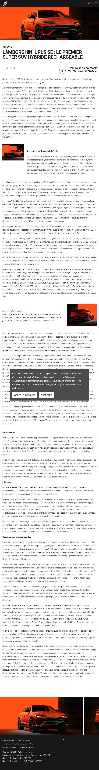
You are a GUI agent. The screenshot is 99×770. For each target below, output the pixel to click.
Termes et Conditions (27, 747)
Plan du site (34, 744)
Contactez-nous (24, 740)
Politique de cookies (9, 747)
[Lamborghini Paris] (5, 3)
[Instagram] (63, 739)
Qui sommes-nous (8, 740)
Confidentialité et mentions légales (14, 744)
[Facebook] (59, 739)
